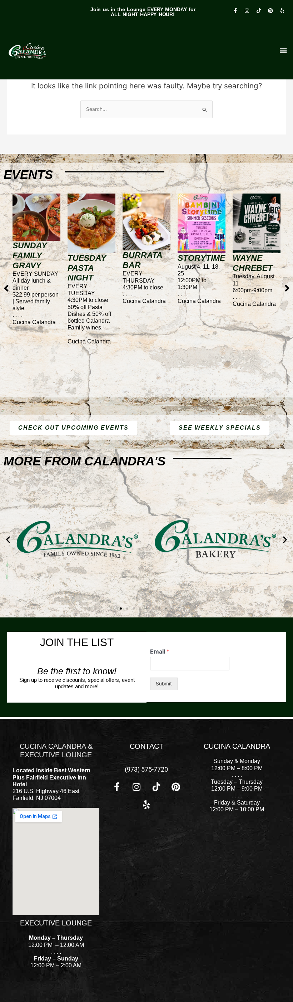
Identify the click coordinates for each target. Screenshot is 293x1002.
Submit (164, 683)
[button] (8, 539)
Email (159, 651)
